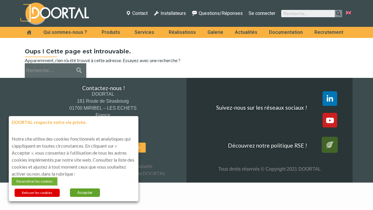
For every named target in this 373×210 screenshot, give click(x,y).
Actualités (246, 32)
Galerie (215, 32)
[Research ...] (338, 13)
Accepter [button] (85, 192)
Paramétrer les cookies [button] (34, 181)
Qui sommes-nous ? (65, 32)
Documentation (286, 32)
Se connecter (262, 13)
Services (144, 32)
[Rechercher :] (55, 70)
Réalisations (182, 32)
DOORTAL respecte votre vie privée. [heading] (49, 122)
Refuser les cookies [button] (37, 192)
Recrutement (328, 32)
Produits (111, 32)
